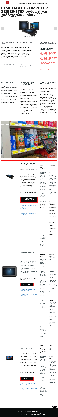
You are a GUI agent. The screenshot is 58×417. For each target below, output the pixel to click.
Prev (2, 28)
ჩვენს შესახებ (32, 3)
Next (55, 28)
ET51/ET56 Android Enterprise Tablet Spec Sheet (47, 63)
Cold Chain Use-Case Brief (46, 69)
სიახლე (45, 5)
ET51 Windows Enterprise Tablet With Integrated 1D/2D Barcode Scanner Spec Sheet (48, 58)
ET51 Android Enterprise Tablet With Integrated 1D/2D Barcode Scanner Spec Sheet (48, 53)
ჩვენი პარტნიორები (42, 3)
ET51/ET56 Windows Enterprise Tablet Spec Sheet (48, 66)
